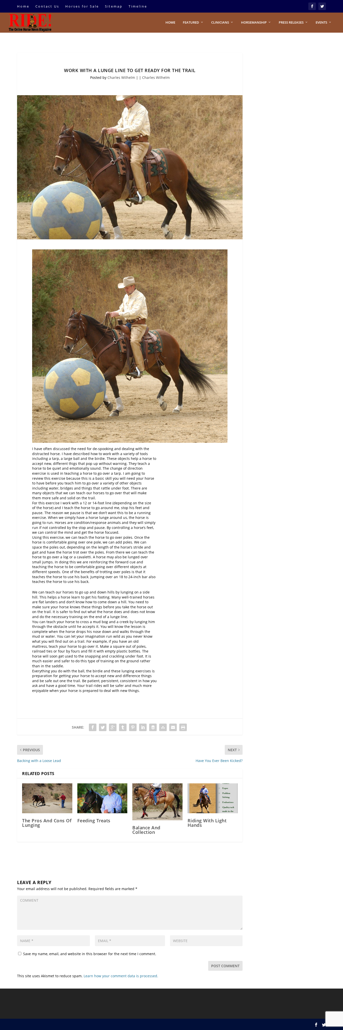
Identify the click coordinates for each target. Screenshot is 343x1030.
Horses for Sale (82, 6)
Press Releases (291, 22)
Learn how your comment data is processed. (121, 975)
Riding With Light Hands (207, 823)
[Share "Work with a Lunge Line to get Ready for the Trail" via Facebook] (93, 727)
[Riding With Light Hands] (213, 798)
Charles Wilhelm (121, 77)
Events (321, 22)
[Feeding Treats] (102, 798)
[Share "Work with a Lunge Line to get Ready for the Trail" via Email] (173, 727)
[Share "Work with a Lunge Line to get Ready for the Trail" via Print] (183, 727)
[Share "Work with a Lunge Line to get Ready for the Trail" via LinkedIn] (143, 727)
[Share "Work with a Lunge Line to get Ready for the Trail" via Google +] (113, 727)
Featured (191, 22)
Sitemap (114, 6)
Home (23, 6)
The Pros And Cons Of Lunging (47, 823)
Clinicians (220, 22)
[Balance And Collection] (157, 801)
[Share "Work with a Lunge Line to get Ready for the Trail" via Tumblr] (123, 727)
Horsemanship (254, 22)
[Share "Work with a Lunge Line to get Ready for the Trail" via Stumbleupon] (163, 727)
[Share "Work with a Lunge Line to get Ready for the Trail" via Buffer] (153, 727)
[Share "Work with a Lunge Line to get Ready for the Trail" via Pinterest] (133, 727)
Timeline (138, 6)
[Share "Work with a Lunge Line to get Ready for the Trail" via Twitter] (103, 727)
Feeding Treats (93, 821)
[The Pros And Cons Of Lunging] (47, 798)
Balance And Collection (146, 830)
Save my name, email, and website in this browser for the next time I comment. (89, 953)
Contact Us (47, 6)
